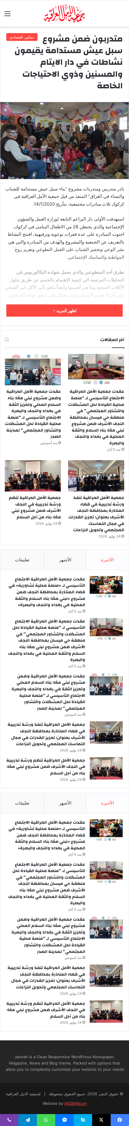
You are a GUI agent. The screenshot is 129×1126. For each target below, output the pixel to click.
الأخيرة (107, 560)
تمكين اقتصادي (22, 37)
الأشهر (65, 560)
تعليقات (22, 560)
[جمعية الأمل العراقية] (64, 13)
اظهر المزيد (66, 310)
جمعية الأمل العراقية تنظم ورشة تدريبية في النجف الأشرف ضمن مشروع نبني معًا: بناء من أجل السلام (35, 507)
